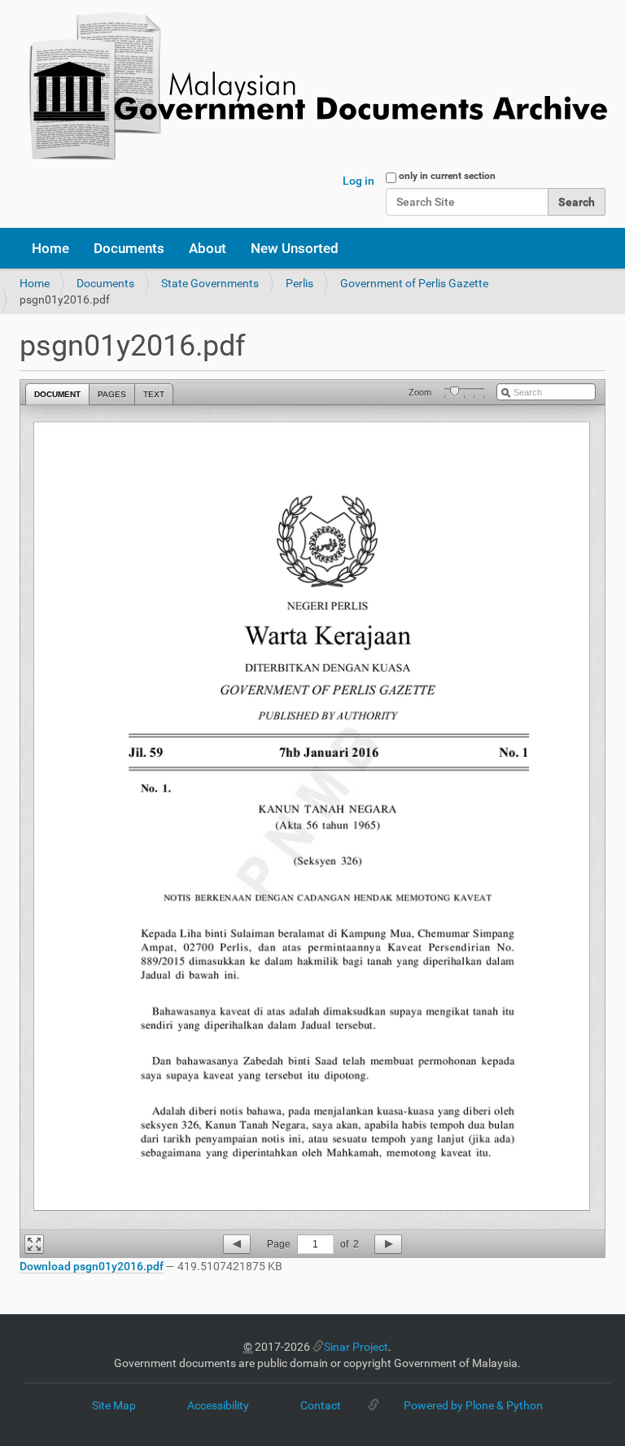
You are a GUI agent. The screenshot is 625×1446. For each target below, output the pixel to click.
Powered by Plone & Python (473, 1405)
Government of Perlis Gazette (414, 283)
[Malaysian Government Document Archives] (313, 87)
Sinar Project (356, 1346)
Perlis (299, 283)
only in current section (447, 175)
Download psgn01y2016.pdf (92, 1266)
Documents (129, 248)
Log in (358, 180)
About (207, 248)
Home (50, 248)
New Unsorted (295, 248)
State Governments (210, 283)
